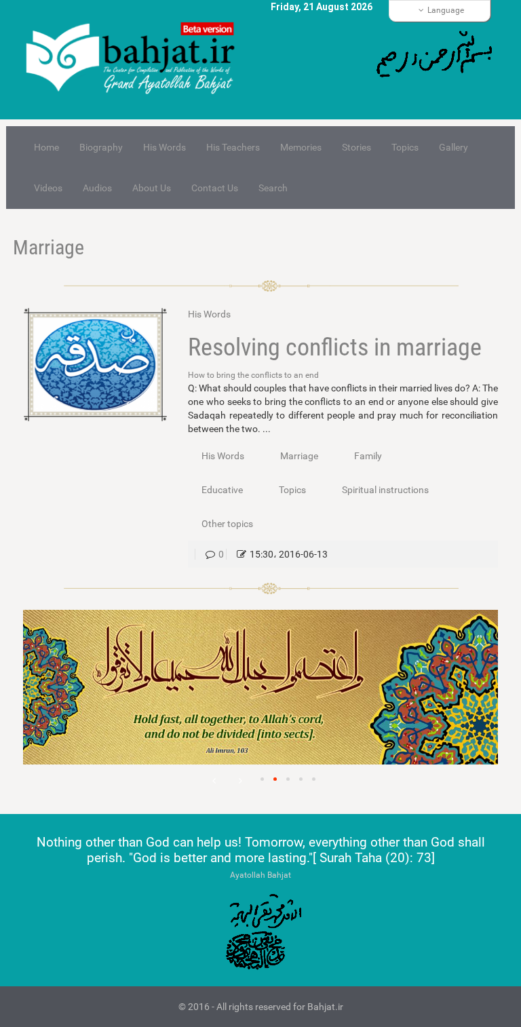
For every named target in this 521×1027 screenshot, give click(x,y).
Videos (48, 187)
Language (445, 10)
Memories (301, 147)
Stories (356, 147)
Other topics (227, 523)
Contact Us (214, 187)
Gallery (453, 147)
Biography (101, 147)
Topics (405, 147)
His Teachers (233, 147)
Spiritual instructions (385, 489)
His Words (164, 147)
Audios (97, 187)
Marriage (48, 247)
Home (46, 147)
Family (368, 455)
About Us (151, 187)
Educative (222, 489)
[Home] (136, 59)
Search (273, 187)
